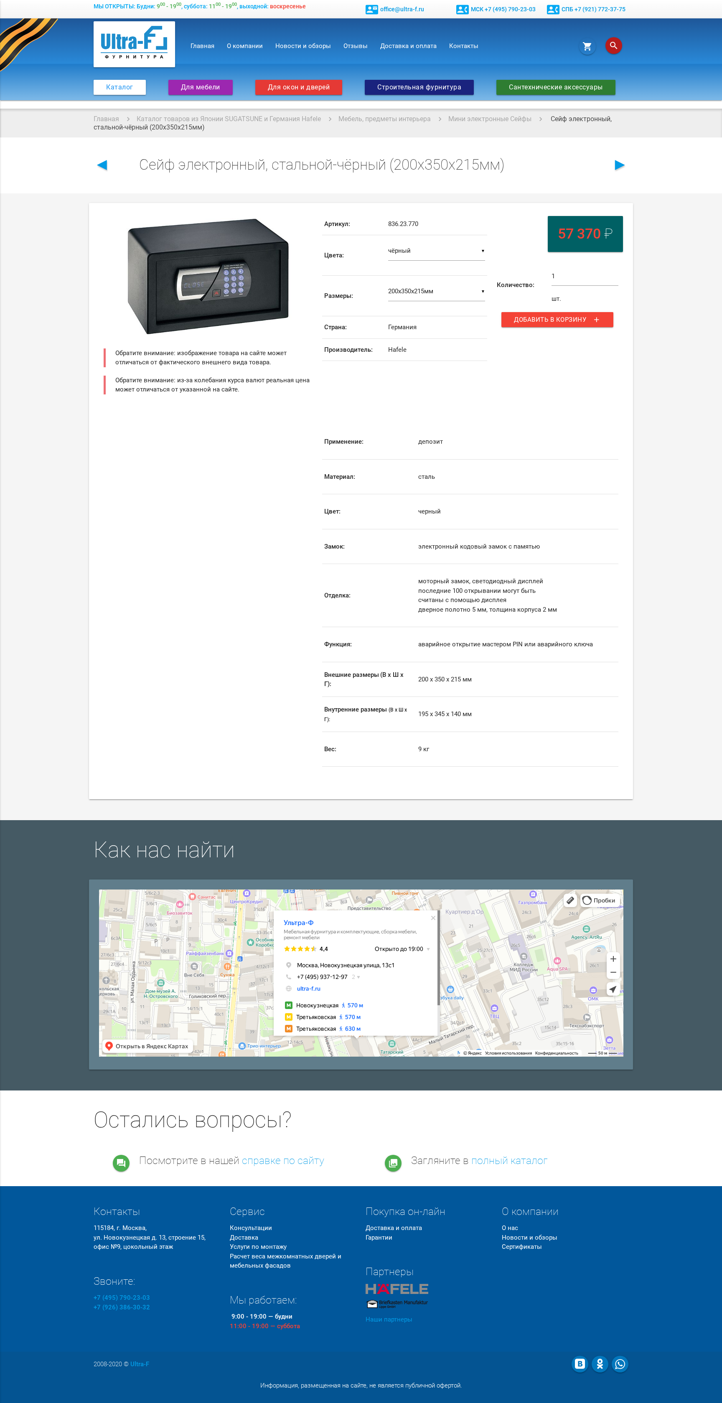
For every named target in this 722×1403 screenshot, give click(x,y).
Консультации (251, 1228)
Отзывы (355, 46)
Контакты (463, 46)
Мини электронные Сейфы (489, 119)
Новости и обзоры (303, 46)
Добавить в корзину (557, 319)
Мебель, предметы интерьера (384, 119)
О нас (510, 1228)
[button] (305, 220)
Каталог (119, 87)
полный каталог (509, 1160)
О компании (245, 46)
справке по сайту (283, 1160)
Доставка (244, 1237)
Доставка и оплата (408, 46)
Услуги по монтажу (258, 1246)
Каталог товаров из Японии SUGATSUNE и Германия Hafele (229, 119)
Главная (202, 46)
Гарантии (379, 1237)
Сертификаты (522, 1246)
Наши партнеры (389, 1319)
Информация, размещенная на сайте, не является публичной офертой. (361, 1385)
